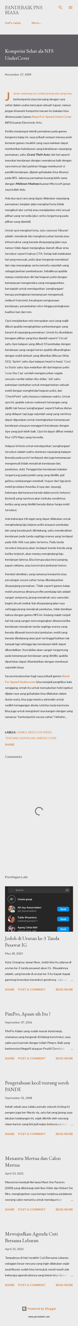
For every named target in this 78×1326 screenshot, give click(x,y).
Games (22, 732)
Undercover (46, 738)
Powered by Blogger (41, 1309)
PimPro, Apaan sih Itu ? (28, 1014)
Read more (64, 989)
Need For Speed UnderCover (52, 116)
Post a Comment (32, 989)
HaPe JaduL (13, 23)
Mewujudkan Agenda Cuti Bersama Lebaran (31, 1237)
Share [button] (10, 744)
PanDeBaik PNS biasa (23, 10)
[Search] (60, 7)
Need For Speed (40, 732)
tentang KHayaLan (20, 738)
